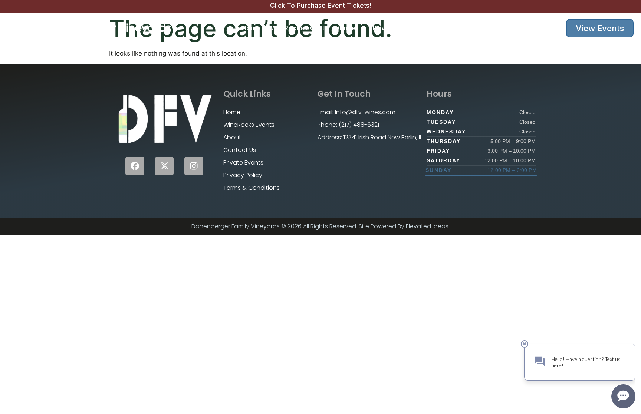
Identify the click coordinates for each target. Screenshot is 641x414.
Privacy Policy (242, 175)
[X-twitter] (164, 166)
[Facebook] (134, 166)
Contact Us (472, 28)
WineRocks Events (298, 28)
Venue (345, 28)
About (437, 28)
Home (251, 28)
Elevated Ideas (427, 226)
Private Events (396, 28)
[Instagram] (193, 166)
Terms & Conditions (251, 187)
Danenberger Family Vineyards (89, 28)
